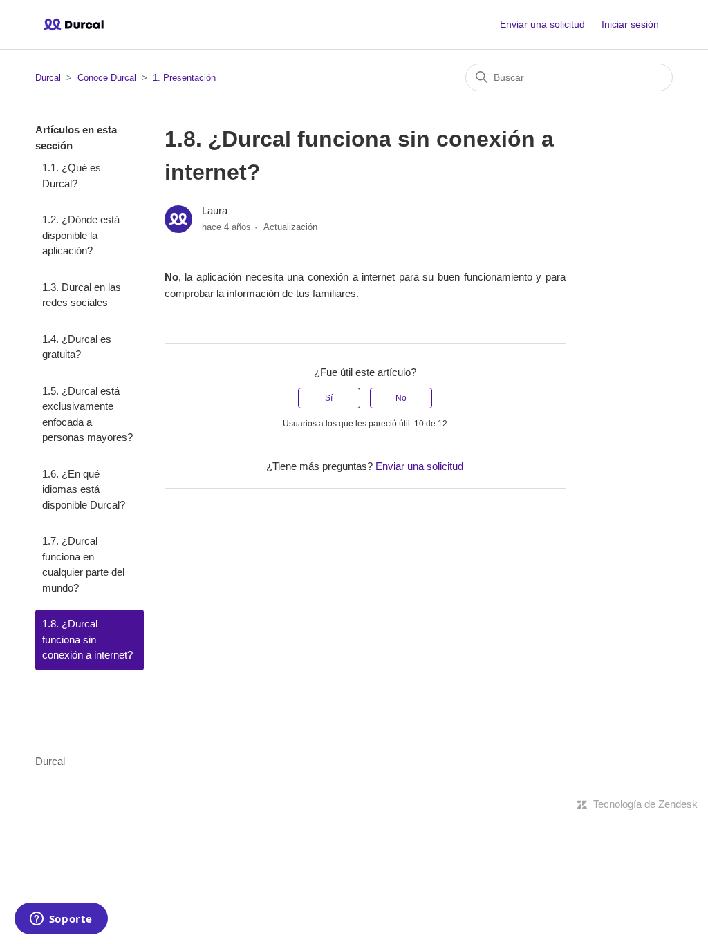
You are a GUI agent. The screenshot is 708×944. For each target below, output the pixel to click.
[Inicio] (73, 24)
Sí (329, 398)
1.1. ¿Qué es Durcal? (71, 175)
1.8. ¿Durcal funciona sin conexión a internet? (87, 639)
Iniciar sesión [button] (630, 24)
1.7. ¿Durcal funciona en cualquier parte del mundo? (83, 564)
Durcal (48, 78)
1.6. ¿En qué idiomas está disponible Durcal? (83, 489)
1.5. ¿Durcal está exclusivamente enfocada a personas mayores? (87, 414)
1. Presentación (184, 78)
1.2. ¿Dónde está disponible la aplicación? (81, 235)
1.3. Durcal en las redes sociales (81, 295)
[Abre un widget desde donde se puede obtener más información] (61, 920)
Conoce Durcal (106, 78)
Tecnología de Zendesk (645, 804)
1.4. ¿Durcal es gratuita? (76, 347)
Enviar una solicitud (542, 24)
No (401, 398)
